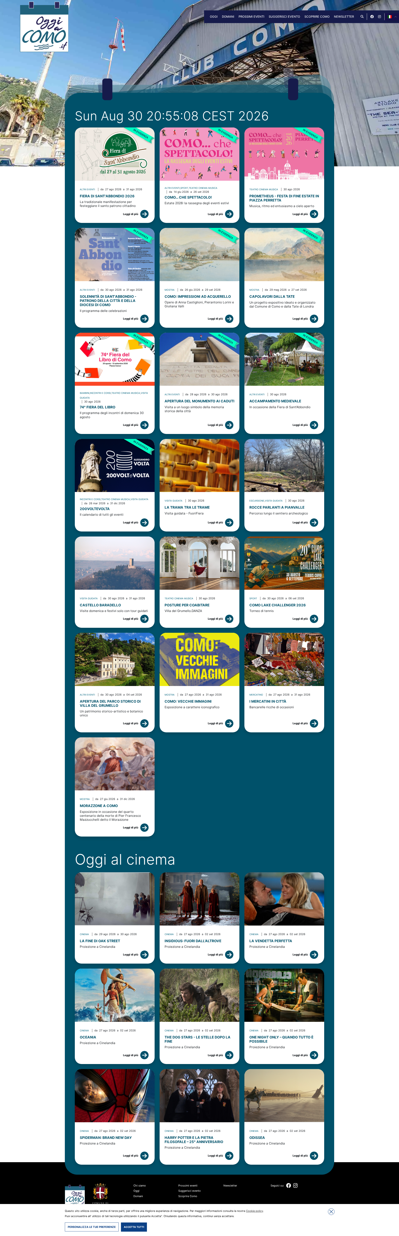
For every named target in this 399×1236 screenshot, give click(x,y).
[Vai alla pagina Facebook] (372, 16)
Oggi (214, 16)
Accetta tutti (134, 1227)
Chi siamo (139, 1185)
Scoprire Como (317, 16)
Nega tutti (331, 1211)
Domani (228, 16)
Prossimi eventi (251, 16)
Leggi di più (130, 214)
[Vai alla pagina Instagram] (379, 16)
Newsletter (344, 16)
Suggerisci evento (284, 16)
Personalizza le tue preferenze (92, 1227)
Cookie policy (254, 1211)
